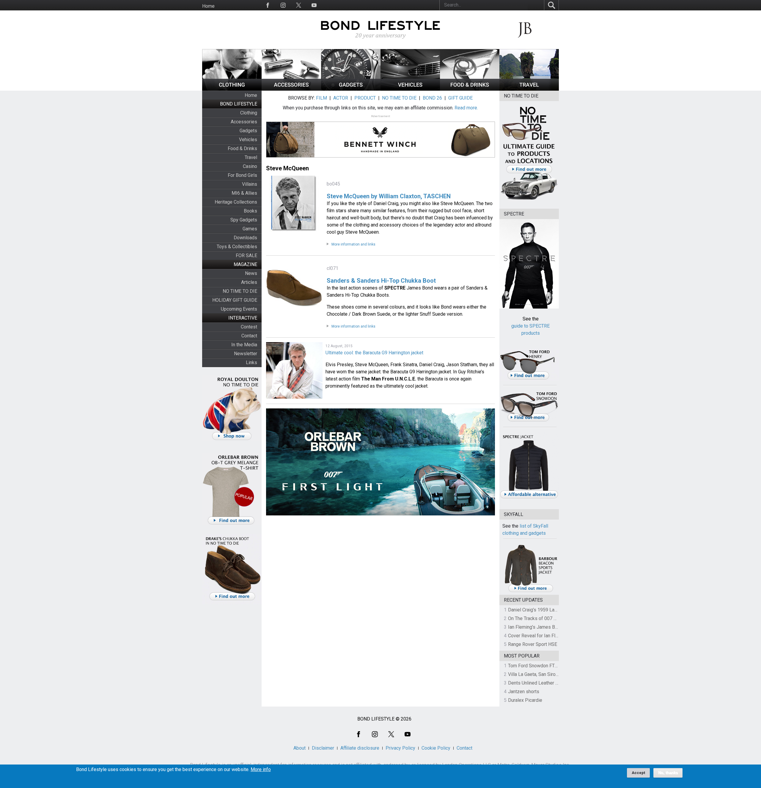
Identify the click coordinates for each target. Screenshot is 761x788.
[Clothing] (232, 89)
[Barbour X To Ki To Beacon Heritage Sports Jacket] (530, 591)
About (299, 748)
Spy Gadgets (243, 220)
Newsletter (245, 353)
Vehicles (248, 139)
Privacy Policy (400, 748)
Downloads (245, 237)
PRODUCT (365, 98)
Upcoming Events (239, 309)
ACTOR (340, 98)
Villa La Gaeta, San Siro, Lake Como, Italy (550, 674)
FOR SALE (246, 255)
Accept (638, 772)
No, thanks (668, 773)
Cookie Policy (436, 748)
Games (250, 229)
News (251, 273)
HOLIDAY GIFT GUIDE (234, 300)
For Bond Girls (242, 175)
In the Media (244, 344)
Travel (251, 157)
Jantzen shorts (523, 691)
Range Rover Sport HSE (532, 644)
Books (250, 211)
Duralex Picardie (525, 700)
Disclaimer (323, 748)
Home (208, 6)
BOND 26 (432, 98)
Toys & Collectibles (237, 246)
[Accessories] (291, 89)
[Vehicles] (410, 89)
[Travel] (529, 89)
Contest (249, 327)
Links (251, 362)
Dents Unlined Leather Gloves (539, 683)
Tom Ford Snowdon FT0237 (536, 666)
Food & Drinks (242, 148)
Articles (249, 282)
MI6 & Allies (244, 193)
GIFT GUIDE (460, 98)
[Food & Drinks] (469, 89)
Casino (250, 166)
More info (261, 769)
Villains (249, 184)
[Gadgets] (350, 89)
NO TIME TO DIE (240, 291)
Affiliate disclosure (359, 748)
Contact (249, 336)
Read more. (466, 108)
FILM (321, 98)
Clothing (248, 113)
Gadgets (248, 130)
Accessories (244, 122)
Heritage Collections (236, 202)
